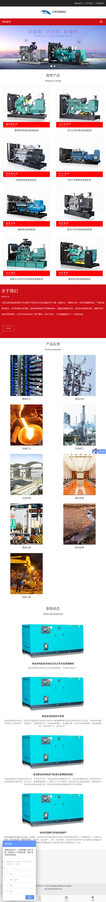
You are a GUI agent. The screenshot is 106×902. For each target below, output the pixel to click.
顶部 (93, 900)
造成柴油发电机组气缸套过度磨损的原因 (53, 774)
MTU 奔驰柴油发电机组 (79, 180)
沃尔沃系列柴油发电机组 (79, 130)
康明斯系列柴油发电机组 (26, 130)
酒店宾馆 (79, 498)
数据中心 (26, 399)
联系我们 (100, 3)
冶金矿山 (26, 448)
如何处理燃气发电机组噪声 (53, 832)
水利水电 (26, 498)
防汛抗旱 (79, 547)
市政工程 (26, 597)
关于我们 (89, 3)
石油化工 (79, 448)
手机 (40, 900)
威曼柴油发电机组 (26, 229)
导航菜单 (6, 22)
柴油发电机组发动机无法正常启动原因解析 (53, 663)
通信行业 (79, 399)
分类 (66, 900)
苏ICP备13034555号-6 (53, 889)
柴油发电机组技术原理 (53, 716)
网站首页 (78, 3)
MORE (8, 328)
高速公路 (26, 547)
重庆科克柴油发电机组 (79, 279)
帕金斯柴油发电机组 (26, 180)
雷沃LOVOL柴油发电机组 (79, 229)
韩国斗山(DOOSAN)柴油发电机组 (26, 279)
